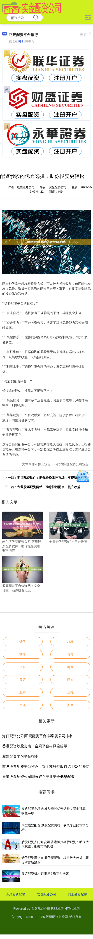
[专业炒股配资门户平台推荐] (69, 524)
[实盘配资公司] (31, 7)
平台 (22, 667)
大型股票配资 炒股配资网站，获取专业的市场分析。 (55, 827)
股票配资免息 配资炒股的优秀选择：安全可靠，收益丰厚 (55, 810)
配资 (70, 679)
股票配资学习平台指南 (20, 756)
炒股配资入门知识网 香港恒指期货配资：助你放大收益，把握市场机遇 (55, 843)
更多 (83, 34)
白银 (22, 705)
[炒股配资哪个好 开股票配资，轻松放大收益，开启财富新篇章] (11, 860)
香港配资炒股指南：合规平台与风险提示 (34, 745)
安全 (70, 705)
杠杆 (70, 641)
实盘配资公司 (46, 894)
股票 (22, 679)
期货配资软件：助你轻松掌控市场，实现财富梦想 (52, 477)
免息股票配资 (15, 894)
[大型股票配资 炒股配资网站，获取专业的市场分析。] (11, 828)
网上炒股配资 (77, 894)
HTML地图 (72, 908)
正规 (70, 692)
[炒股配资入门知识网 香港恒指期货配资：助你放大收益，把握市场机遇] (11, 844)
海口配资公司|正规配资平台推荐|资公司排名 (37, 735)
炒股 (22, 641)
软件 (22, 654)
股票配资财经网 (57, 916)
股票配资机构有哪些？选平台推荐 (45, 873)
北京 (22, 692)
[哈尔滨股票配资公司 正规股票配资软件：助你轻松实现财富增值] (22, 524)
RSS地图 (57, 908)
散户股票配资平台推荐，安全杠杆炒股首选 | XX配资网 (45, 766)
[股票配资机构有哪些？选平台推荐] (11, 876)
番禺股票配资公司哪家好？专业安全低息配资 (38, 776)
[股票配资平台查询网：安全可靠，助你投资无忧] (22, 569)
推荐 (70, 654)
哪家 (70, 667)
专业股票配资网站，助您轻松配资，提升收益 (48, 486)
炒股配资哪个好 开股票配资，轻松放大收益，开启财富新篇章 (55, 859)
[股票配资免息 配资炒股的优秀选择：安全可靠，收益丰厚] (11, 811)
